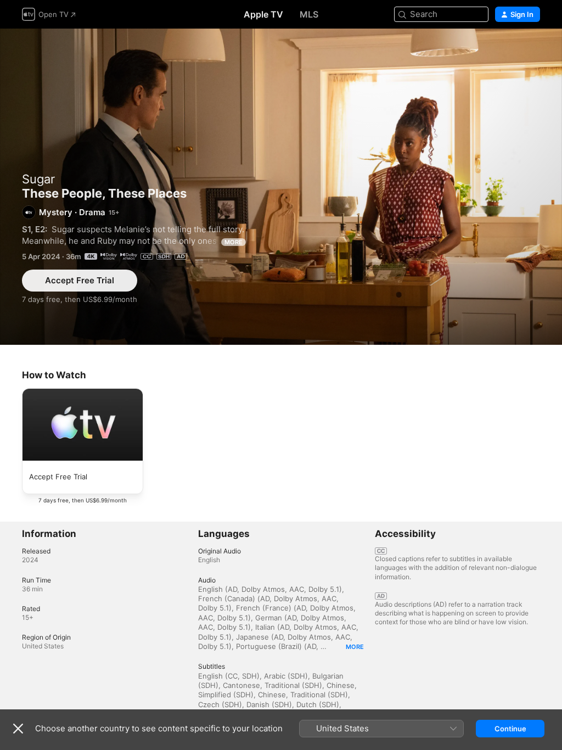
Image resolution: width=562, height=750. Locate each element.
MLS (309, 14)
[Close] (18, 729)
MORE (233, 242)
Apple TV (263, 14)
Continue (510, 728)
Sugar (38, 179)
